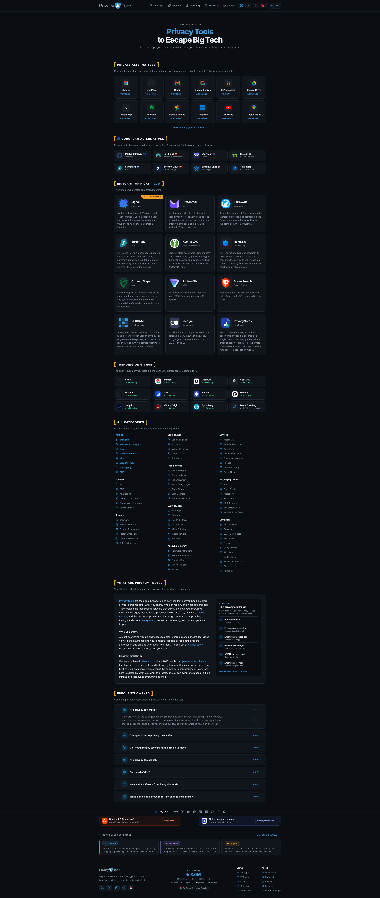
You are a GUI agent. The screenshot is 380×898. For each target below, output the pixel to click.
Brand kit (269, 877)
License (269, 886)
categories (186, 883)
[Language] (264, 5)
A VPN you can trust (234, 654)
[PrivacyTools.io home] (115, 5)
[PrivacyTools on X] (248, 5)
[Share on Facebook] (194, 811)
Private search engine (235, 628)
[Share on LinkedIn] (200, 811)
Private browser (232, 619)
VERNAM (245, 877)
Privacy (268, 881)
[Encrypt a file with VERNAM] (241, 5)
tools (174, 883)
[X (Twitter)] (109, 888)
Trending (194, 5)
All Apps (158, 5)
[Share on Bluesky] (188, 811)
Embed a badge (273, 890)
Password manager (234, 645)
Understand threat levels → (269, 835)
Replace (176, 5)
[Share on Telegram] (224, 811)
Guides (231, 5)
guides (200, 883)
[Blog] (102, 888)
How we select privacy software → (234, 671)
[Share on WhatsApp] (218, 811)
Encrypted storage (233, 662)
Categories (245, 886)
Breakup (213, 5)
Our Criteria (270, 872)
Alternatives (246, 890)
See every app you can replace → (190, 127)
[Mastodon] (117, 888)
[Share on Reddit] (212, 811)
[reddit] (124, 888)
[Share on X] (182, 811)
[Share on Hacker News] (206, 811)
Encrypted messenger (235, 636)
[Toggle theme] (255, 5)
